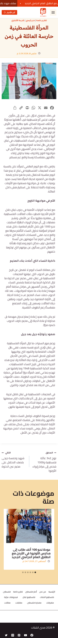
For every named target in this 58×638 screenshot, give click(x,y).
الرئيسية (51, 592)
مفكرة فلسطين (34, 603)
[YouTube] (25, 635)
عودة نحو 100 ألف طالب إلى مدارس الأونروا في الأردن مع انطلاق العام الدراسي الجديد (31, 553)
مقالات (7, 603)
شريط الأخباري (17, 20)
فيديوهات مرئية (11, 597)
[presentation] (29, 526)
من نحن (42, 592)
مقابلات (18, 603)
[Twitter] (6, 635)
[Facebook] (32, 635)
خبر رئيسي (30, 20)
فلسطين (7, 592)
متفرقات (50, 603)
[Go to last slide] (49, 539)
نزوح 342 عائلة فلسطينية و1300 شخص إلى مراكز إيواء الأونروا (44, 461)
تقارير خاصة (41, 20)
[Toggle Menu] (53, 12)
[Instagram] (12, 635)
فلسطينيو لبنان (29, 597)
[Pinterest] (19, 635)
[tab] (35, 572)
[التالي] (8, 539)
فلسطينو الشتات (47, 597)
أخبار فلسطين (31, 592)
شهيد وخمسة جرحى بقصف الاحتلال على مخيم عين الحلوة (13, 459)
